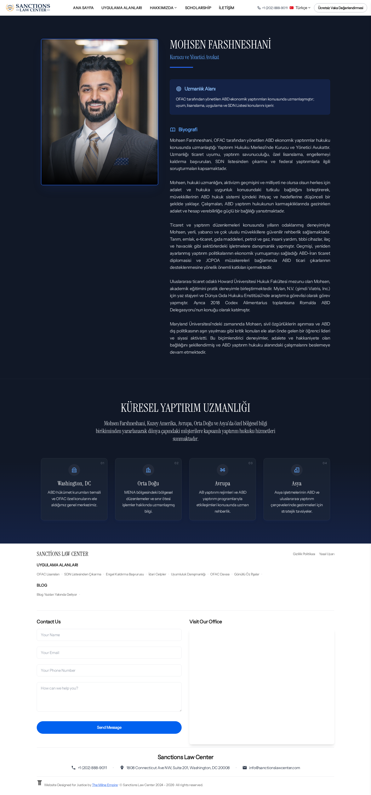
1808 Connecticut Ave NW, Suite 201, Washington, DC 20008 (178, 767)
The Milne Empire (105, 785)
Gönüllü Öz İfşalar (246, 574)
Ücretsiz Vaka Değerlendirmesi (340, 8)
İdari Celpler (157, 574)
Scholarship (198, 8)
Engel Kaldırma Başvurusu (125, 574)
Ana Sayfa (83, 8)
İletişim (226, 8)
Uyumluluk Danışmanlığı (188, 574)
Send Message (109, 727)
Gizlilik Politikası (304, 554)
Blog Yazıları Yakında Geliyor (57, 594)
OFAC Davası (220, 574)
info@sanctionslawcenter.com (274, 767)
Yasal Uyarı (326, 554)
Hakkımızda (162, 8)
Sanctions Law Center (62, 554)
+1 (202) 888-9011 (92, 767)
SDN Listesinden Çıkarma (82, 574)
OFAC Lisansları (48, 574)
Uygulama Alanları (121, 8)
